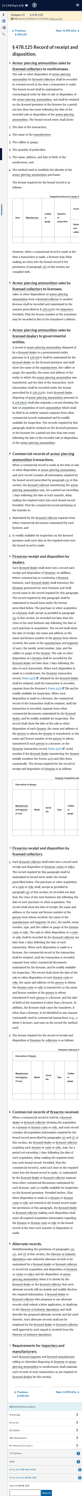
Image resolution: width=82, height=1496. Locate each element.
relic (31, 887)
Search (46, 1492)
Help (12, 1461)
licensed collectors (27, 69)
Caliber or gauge (48, 217)
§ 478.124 (21, 32)
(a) (67, 480)
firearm (22, 613)
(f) (73, 1137)
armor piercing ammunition (34, 99)
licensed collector (48, 299)
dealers (18, 562)
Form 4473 (28, 678)
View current (55, 18)
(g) (14, 618)
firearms (50, 573)
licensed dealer (27, 352)
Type (59, 809)
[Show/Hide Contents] (77, 1414)
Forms (14, 1422)
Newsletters (18, 1437)
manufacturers (24, 1351)
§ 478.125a (66, 30)
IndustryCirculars (21, 1445)
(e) (64, 1137)
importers (67, 309)
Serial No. (48, 809)
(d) (45, 267)
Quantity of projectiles (62, 217)
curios (60, 867)
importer (72, 643)
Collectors (72, 1049)
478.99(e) (21, 402)
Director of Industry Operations (39, 1309)
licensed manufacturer (61, 1357)
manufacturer (42, 134)
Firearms (19, 556)
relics (71, 867)
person (57, 638)
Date (17, 217)
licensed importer (30, 1357)
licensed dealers (25, 336)
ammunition (53, 408)
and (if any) (21, 809)
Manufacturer (32, 217)
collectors (51, 1040)
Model (37, 809)
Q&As (15, 1430)
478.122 (47, 309)
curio (21, 887)
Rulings (15, 1414)
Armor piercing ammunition (34, 63)
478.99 (34, 357)
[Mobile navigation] (77, 5)
